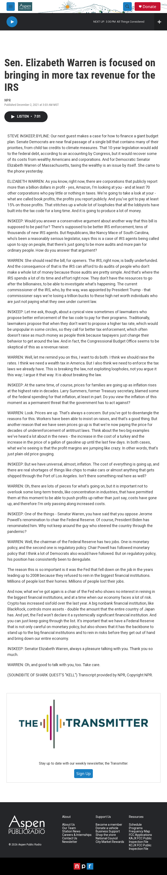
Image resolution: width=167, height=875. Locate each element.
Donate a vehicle (107, 828)
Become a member (109, 824)
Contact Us (69, 838)
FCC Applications (140, 835)
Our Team (69, 828)
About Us (68, 824)
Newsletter (69, 841)
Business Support (108, 831)
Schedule (135, 824)
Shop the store (106, 835)
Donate (149, 6)
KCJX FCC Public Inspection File (140, 847)
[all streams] (160, 21)
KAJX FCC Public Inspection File (140, 840)
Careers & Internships (77, 835)
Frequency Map (139, 831)
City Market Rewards (110, 841)
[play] (11, 21)
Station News (71, 831)
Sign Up (83, 773)
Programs (136, 828)
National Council (107, 838)
